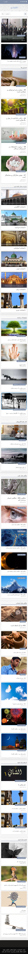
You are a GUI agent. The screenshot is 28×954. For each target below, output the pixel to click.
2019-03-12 (23, 573)
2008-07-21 (23, 810)
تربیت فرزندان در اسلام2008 (19, 384)
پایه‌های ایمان (22, 700)
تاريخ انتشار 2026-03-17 (23, 180)
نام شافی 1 (22, 785)
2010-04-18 (23, 366)
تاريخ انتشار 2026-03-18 (23, 151)
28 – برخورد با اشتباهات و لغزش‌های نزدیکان (17, 147)
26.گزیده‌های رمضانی (21, 86)
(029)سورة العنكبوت (21, 906)
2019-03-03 (23, 502)
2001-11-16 (23, 935)
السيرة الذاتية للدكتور (21, 35)
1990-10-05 (23, 912)
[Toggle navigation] (25, 14)
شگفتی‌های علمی (21, 494)
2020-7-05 (23, 40)
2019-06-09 (23, 469)
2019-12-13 (23, 730)
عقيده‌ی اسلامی (22, 463)
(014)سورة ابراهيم (21, 858)
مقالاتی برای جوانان (21, 361)
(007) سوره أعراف (21, 336)
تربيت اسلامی (22, 440)
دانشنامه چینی (21, 268)
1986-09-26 (23, 863)
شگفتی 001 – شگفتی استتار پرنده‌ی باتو (16, 499)
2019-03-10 (23, 549)
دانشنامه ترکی (21, 289)
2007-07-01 (23, 62)
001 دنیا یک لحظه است (18, 625)
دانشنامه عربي (21, 310)
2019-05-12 (23, 445)
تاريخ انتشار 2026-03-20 (23, 94)
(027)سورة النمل (21, 881)
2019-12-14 (23, 755)
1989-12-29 (23, 888)
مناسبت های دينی (21, 725)
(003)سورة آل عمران (20, 930)
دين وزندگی (22, 621)
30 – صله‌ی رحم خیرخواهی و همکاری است (16, 91)
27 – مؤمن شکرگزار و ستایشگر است (15, 176)
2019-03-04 (23, 526)
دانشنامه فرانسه (20, 227)
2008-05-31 (23, 390)
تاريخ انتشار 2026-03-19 (23, 123)
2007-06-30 (23, 787)
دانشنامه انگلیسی (20, 207)
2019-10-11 (23, 680)
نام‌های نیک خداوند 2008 (20, 781)
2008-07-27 (23, 833)
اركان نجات (22, 648)
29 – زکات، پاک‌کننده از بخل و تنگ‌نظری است (16, 119)
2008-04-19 (23, 415)
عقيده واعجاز (22, 57)
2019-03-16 (23, 596)
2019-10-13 (23, 705)
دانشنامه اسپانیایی (20, 248)
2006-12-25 (23, 341)
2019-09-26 (23, 628)
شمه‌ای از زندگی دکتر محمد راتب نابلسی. (18, 38)
